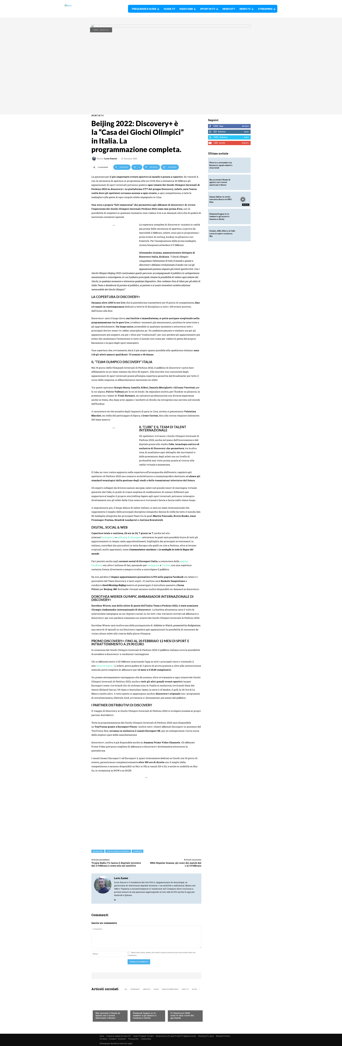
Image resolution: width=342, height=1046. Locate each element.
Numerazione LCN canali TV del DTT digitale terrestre (176, 1036)
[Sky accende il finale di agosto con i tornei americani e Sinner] (108, 1007)
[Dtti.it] (81, 8)
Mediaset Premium (223, 1036)
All (126, 989)
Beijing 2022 (98, 851)
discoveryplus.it (105, 665)
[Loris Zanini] (94, 158)
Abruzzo (147, 989)
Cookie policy (146, 1039)
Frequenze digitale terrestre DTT (118, 1036)
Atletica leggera (141, 1007)
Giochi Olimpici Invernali (118, 851)
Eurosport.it (108, 537)
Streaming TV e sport (206, 1036)
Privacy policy (133, 1039)
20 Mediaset (135, 989)
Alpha (156, 989)
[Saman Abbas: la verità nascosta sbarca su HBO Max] (242, 199)
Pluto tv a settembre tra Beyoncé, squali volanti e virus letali (220, 165)
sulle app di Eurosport (129, 537)
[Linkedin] (115, 899)
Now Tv (98, 1007)
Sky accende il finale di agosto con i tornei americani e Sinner (107, 1015)
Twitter (166, 565)
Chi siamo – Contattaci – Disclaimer (113, 1039)
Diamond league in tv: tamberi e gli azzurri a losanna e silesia (144, 1015)
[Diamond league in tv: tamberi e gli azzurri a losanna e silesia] (242, 216)
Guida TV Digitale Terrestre (143, 1036)
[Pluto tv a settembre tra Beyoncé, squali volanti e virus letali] (242, 165)
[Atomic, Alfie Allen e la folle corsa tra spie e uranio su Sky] (242, 233)
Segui (246, 132)
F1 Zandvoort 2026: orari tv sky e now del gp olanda (182, 1015)
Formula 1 (175, 1007)
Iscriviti (245, 143)
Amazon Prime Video (170, 989)
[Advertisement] (113, 245)
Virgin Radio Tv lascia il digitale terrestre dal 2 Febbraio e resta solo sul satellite (116, 864)
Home (95, 30)
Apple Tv (185, 989)
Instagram (153, 565)
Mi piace (245, 126)
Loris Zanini (110, 159)
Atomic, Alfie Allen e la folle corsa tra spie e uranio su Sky (222, 233)
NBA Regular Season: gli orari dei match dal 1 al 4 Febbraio (175, 864)
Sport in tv (104, 30)
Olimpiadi (137, 851)
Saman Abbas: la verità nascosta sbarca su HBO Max (220, 199)
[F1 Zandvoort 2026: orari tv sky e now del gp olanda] (183, 1007)
